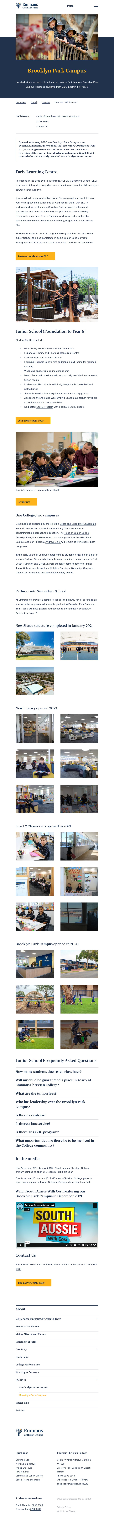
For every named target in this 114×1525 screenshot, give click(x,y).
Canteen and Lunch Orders (29, 1475)
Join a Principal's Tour (31, 420)
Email (80, 1264)
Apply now (24, 501)
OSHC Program (44, 406)
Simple (72, 1511)
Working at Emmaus (25, 1463)
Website (61, 1511)
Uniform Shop (22, 1459)
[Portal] (58, 1430)
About (34, 102)
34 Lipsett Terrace (69, 149)
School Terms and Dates (28, 1479)
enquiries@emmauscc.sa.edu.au (72, 1483)
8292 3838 (37, 1505)
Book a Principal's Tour (31, 1282)
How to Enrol (22, 1471)
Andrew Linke (53, 541)
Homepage (21, 102)
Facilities (46, 102)
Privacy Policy (64, 1507)
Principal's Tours (24, 1468)
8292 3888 (69, 1475)
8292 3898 (35, 1509)
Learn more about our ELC (33, 256)
